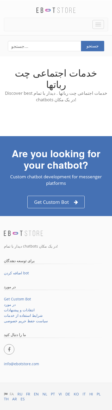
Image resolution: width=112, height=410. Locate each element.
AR (14, 398)
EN (36, 394)
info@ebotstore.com (21, 363)
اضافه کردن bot (16, 272)
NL (44, 394)
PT (53, 394)
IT (84, 394)
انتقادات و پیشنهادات (19, 309)
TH (6, 398)
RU (19, 394)
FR (28, 394)
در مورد (10, 304)
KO (76, 394)
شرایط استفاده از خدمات (23, 315)
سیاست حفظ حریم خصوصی (26, 320)
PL (99, 394)
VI (60, 394)
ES (23, 398)
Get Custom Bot (51, 202)
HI (91, 394)
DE (67, 394)
